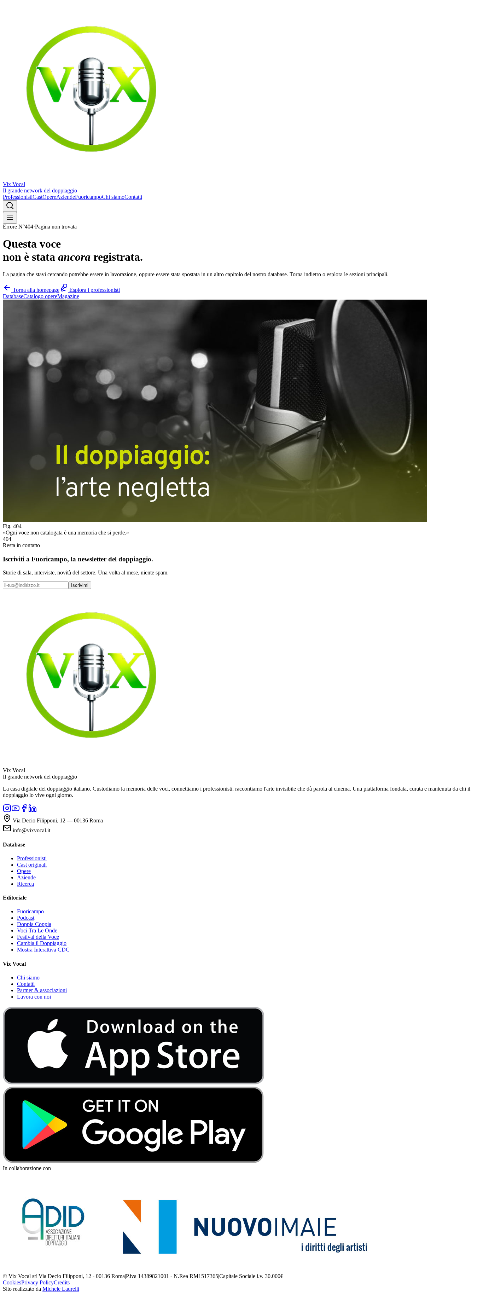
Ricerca (25, 884)
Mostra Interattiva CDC (43, 950)
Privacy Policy (37, 1282)
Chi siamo (113, 197)
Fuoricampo (88, 197)
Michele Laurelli (60, 1289)
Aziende (65, 197)
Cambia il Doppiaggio (41, 943)
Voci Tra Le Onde (37, 930)
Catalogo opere (40, 296)
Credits (62, 1282)
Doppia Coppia (34, 924)
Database (13, 296)
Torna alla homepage (35, 290)
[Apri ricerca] (10, 206)
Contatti (133, 197)
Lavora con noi (34, 997)
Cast (37, 197)
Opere (49, 197)
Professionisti (18, 197)
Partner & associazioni (42, 990)
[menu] (10, 218)
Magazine (68, 296)
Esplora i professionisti (94, 290)
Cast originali (32, 865)
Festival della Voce (38, 937)
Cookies (12, 1282)
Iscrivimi (79, 585)
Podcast (25, 918)
